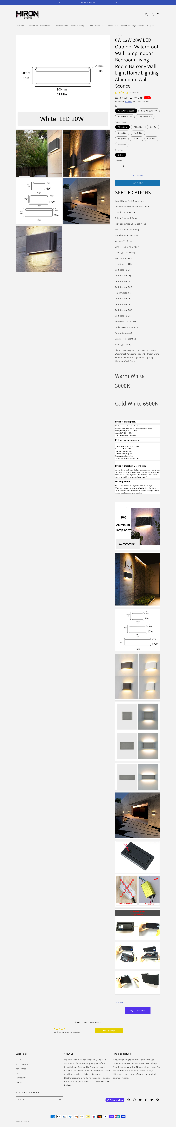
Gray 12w (137, 138)
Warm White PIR (125, 116)
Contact (19, 1082)
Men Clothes (21, 1068)
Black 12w (122, 132)
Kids (17, 1073)
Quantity (118, 160)
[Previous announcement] (59, 2)
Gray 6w (153, 127)
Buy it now (138, 182)
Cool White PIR (145, 116)
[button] (20, 25)
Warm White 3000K (126, 110)
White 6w (122, 138)
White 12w (138, 127)
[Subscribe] (60, 1099)
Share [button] (120, 1002)
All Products (21, 1077)
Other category (22, 1064)
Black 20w (138, 132)
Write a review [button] (109, 1031)
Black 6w (123, 145)
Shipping (128, 101)
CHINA (120, 155)
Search (18, 1060)
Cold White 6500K (149, 110)
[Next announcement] (116, 2)
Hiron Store (25, 1121)
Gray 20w (151, 138)
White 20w (122, 127)
